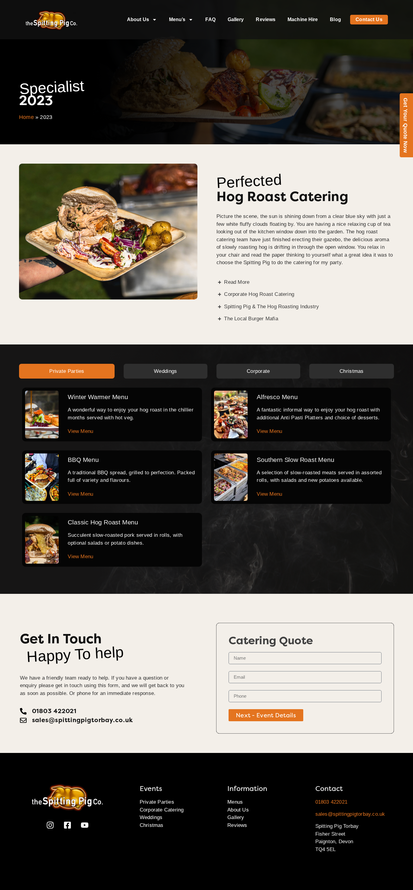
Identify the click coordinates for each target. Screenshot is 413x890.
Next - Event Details (266, 715)
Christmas (152, 825)
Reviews (265, 19)
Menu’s (177, 19)
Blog (335, 19)
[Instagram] (50, 825)
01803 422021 (331, 802)
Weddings (151, 817)
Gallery (236, 19)
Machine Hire (303, 19)
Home (26, 117)
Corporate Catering (162, 810)
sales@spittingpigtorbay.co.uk (350, 814)
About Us (138, 19)
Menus (235, 802)
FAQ (210, 19)
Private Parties (157, 802)
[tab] (67, 371)
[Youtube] (85, 825)
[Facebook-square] (67, 825)
